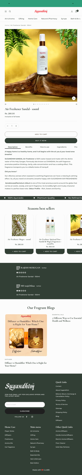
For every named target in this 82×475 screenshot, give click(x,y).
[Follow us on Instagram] (32, 417)
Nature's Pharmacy (49, 19)
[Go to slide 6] (42, 104)
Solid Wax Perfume (63, 447)
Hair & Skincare (35, 459)
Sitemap (59, 408)
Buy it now (41, 141)
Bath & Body (76, 19)
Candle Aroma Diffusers (64, 435)
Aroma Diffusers (61, 431)
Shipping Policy (61, 412)
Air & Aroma (10, 19)
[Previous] (5, 104)
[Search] (10, 11)
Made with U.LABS (41, 470)
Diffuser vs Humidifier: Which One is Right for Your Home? (26, 364)
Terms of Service (62, 404)
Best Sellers (34, 463)
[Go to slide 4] (39, 104)
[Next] (76, 104)
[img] (21, 273)
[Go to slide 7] (44, 104)
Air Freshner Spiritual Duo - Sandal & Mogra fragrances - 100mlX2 (50, 241)
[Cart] (76, 11)
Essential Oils (58, 314)
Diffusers (59, 420)
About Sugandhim (62, 390)
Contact (58, 386)
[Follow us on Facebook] (26, 417)
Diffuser (8, 359)
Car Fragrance (10, 447)
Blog (57, 416)
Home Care (32, 19)
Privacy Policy (61, 400)
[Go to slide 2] (35, 104)
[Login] (72, 11)
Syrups (64, 19)
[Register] (42, 404)
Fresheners (9, 439)
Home (7, 25)
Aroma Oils (9, 443)
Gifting (21, 19)
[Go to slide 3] (37, 104)
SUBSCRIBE (25, 411)
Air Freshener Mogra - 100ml (19, 239)
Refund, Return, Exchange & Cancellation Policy (66, 395)
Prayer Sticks (9, 431)
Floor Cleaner (60, 443)
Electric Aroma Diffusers (64, 439)
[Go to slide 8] (46, 104)
